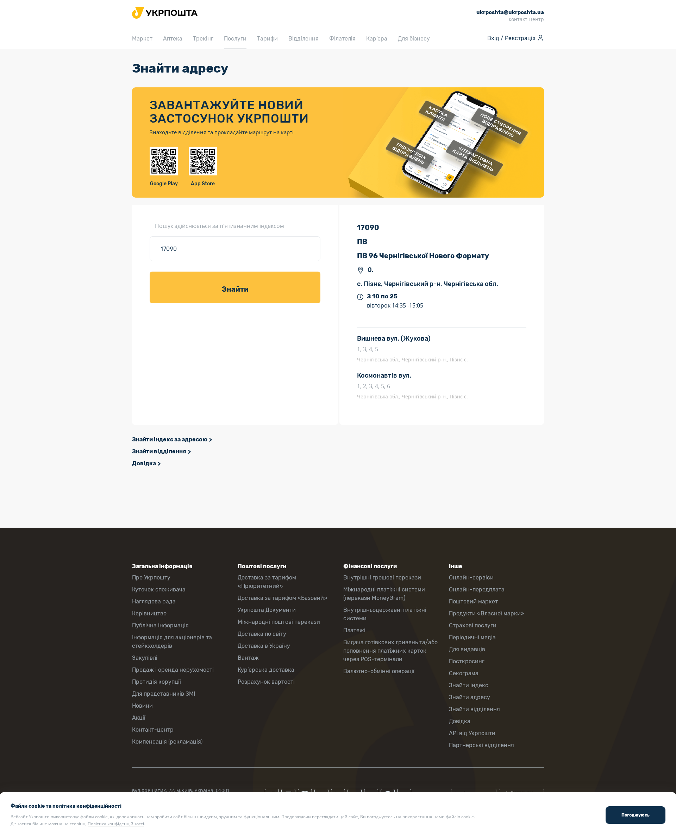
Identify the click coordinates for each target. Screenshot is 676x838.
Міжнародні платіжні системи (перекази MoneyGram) (384, 593)
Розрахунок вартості (266, 681)
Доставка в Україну (264, 646)
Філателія (342, 38)
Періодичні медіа (472, 637)
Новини (142, 705)
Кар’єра (376, 38)
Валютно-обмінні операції (378, 671)
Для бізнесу (414, 38)
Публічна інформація (160, 625)
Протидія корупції (156, 681)
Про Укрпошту (151, 577)
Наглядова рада (154, 601)
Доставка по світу (262, 634)
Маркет (142, 38)
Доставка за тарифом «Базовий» (282, 598)
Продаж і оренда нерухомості (173, 669)
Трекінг (203, 38)
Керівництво (149, 613)
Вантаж (248, 657)
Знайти (235, 289)
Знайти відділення (159, 451)
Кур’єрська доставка (266, 669)
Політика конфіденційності (116, 824)
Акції (138, 717)
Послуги (235, 38)
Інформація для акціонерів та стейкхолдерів (172, 641)
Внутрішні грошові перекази (382, 577)
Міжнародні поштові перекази (279, 622)
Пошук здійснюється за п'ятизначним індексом (219, 225)
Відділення (303, 38)
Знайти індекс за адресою (169, 439)
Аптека (172, 38)
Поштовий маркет (473, 601)
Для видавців (467, 649)
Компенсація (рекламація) (167, 741)
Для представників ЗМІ (163, 693)
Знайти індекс (468, 685)
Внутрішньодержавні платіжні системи (384, 614)
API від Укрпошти (472, 733)
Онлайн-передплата (477, 589)
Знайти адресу (469, 697)
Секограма (463, 673)
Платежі (354, 630)
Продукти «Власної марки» (486, 613)
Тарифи (267, 38)
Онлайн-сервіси (471, 577)
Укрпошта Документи (267, 610)
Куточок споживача (159, 589)
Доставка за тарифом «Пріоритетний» (267, 581)
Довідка (144, 463)
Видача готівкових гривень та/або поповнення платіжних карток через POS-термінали (390, 651)
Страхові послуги (472, 625)
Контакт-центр (153, 729)
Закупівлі (144, 657)
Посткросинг (466, 661)
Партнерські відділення (481, 745)
